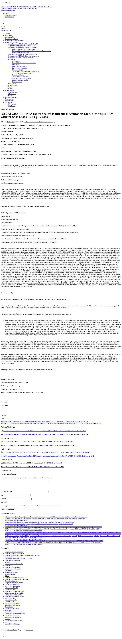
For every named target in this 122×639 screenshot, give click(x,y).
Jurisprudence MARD (11, 588)
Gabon (10, 88)
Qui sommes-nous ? (10, 15)
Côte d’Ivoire (12, 83)
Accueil (7, 13)
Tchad (10, 87)
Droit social (15, 64)
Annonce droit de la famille (13, 569)
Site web (3, 502)
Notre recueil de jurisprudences (14, 40)
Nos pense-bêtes (9, 37)
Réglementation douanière (20, 80)
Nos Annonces (9, 99)
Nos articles (8, 35)
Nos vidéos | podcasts (11, 39)
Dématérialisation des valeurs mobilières (24, 63)
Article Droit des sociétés (12, 586)
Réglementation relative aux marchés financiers (22, 54)
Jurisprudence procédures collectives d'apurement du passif (22, 555)
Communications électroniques (21, 78)
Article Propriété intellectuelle (13, 620)
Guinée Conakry (13, 85)
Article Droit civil (10, 598)
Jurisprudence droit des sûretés (14, 583)
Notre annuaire (9, 101)
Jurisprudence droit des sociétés (14, 593)
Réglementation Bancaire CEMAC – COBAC (22, 47)
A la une (7, 33)
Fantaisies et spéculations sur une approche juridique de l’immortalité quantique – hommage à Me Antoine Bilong (39, 524)
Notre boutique (9, 90)
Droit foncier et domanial (19, 66)
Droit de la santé (17, 82)
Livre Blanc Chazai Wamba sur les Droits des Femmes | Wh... (19, 8)
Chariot (10, 95)
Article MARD (9, 601)
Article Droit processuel (12, 584)
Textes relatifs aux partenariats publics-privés (25, 71)
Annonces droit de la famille (13, 557)
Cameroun (11, 59)
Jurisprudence (48, 122)
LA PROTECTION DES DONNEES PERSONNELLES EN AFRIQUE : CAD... (26, 6)
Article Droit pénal (10, 589)
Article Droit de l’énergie (12, 624)
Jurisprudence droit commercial (14, 552)
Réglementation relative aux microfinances (25, 49)
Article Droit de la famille (12, 605)
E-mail (3, 498)
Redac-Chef (10, 122)
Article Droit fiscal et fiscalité (13, 595)
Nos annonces (9, 610)
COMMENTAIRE (6, 492)
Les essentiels (16, 61)
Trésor (6, 622)
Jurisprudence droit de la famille (14, 596)
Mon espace (12, 94)
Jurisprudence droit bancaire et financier (16, 579)
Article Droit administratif (12, 603)
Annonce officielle (10, 574)
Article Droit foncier (11, 600)
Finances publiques (18, 75)
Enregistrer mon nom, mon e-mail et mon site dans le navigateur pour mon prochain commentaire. (32, 506)
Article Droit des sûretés (12, 608)
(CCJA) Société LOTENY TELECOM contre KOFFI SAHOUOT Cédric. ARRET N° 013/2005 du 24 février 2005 (38, 445)
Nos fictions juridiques (11, 97)
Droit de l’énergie (17, 70)
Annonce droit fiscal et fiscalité (14, 564)
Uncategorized (9, 607)
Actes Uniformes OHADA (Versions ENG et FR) (23, 44)
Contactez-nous (9, 17)
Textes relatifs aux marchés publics (22, 73)
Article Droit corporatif (11, 615)
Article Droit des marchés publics (15, 613)
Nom (3, 495)
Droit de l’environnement (19, 68)
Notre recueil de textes (11, 42)
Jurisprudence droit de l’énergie (14, 577)
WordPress (29, 630)
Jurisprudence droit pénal (12, 560)
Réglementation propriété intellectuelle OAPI (21, 46)
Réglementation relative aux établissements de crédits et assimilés (31, 51)
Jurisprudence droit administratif (32, 530)
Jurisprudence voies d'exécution (34, 122)
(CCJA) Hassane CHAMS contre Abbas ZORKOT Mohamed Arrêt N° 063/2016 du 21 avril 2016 (32, 467)
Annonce (7, 562)
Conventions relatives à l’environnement (20, 58)
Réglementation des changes (20, 52)
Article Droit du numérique (13, 617)
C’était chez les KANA (8, 10)
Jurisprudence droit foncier (13, 567)
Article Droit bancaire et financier (15, 612)
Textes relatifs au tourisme (20, 76)
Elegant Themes (12, 630)
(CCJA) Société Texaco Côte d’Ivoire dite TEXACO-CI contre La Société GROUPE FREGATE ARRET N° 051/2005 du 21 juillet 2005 (44, 434)
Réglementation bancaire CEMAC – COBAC (18, 558)
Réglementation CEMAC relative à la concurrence (23, 56)
